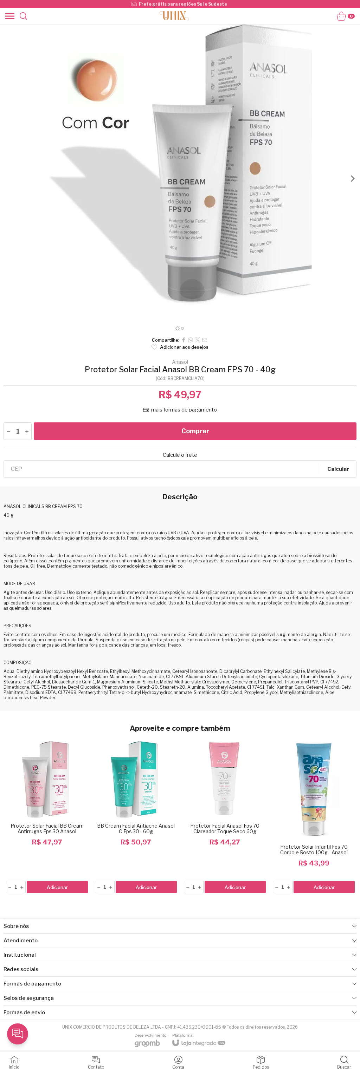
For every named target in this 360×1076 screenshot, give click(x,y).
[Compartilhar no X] (197, 339)
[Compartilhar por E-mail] (204, 339)
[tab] (177, 328)
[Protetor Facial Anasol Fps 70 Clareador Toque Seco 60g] (225, 815)
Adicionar (57, 887)
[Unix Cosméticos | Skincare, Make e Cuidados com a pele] (174, 16)
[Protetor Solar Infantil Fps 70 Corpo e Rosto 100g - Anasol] (314, 815)
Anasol (180, 362)
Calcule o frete (180, 455)
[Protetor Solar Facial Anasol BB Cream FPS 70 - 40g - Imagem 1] (180, 164)
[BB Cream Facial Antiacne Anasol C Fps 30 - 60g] (136, 815)
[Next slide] (352, 178)
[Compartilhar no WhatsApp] (190, 339)
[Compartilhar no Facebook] (183, 339)
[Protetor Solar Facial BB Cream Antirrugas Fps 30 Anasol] (47, 815)
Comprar (195, 431)
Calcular (338, 469)
